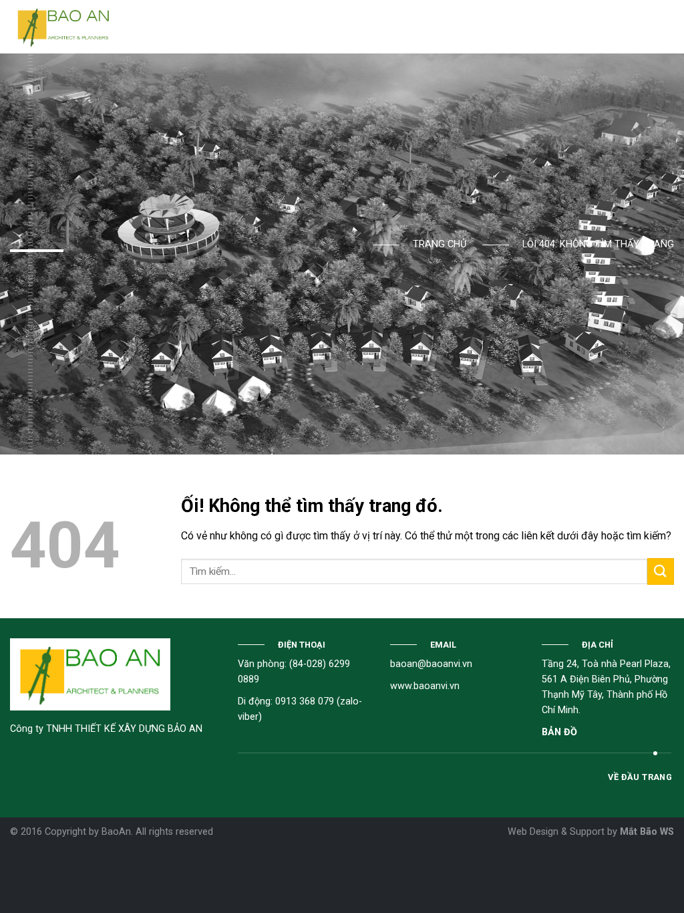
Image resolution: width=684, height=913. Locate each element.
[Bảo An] (63, 26)
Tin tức (334, 26)
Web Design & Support (556, 831)
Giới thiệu (209, 26)
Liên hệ (385, 26)
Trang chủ (156, 26)
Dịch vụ (256, 26)
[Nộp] (660, 571)
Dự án (295, 26)
